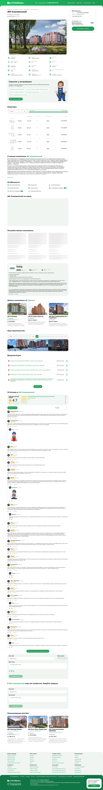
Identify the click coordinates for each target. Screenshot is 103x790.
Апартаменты (78, 770)
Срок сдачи (49, 116)
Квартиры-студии (11, 755)
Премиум (32, 761)
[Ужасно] (58, 658)
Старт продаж (10, 770)
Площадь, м (29, 116)
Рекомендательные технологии (47, 781)
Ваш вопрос (12, 695)
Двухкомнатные (11, 759)
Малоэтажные (78, 772)
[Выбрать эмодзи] (14, 671)
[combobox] (61, 408)
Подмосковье (78, 761)
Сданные (9, 766)
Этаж (38, 116)
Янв (33, 336)
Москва (76, 757)
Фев (37, 336)
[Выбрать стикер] (11, 671)
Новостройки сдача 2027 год (59, 768)
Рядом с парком (33, 768)
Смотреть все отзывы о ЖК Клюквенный (37, 651)
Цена (66, 116)
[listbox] (12, 336)
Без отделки (77, 768)
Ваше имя (11, 656)
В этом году (55, 766)
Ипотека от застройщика (58, 762)
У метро (76, 755)
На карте (77, 762)
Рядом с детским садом (35, 772)
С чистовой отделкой (79, 766)
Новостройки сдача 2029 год (59, 772)
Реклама (28, 776)
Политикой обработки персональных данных (70, 782)
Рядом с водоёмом (34, 766)
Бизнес (31, 759)
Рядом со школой (34, 770)
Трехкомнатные (11, 761)
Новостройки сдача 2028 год (59, 770)
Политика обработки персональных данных (46, 776)
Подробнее (93, 783)
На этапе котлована (12, 768)
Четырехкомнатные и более (13, 762)
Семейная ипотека (56, 757)
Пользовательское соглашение (65, 776)
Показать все (37, 386)
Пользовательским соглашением (52, 782)
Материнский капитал (57, 755)
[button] (83, 29)
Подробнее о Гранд (13, 294)
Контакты (33, 776)
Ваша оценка (60, 656)
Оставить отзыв (12, 407)
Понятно (94, 785)
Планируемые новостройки (13, 772)
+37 (45, 726)
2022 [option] (11, 336)
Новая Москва (78, 759)
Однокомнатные (11, 757)
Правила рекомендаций (78, 776)
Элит (31, 762)
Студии (11, 111)
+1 (66, 726)
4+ (24, 111)
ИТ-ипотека (54, 761)
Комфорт (32, 757)
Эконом (31, 755)
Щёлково (11, 14)
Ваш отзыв (12, 662)
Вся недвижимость (14, 776)
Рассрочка (54, 759)
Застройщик (19, 266)
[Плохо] (59, 658)
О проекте (22, 776)
